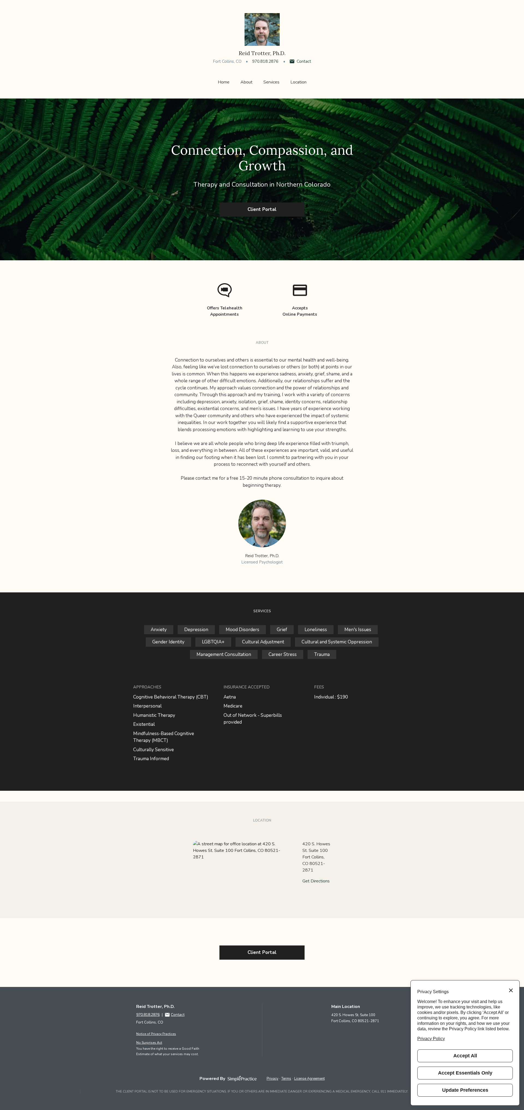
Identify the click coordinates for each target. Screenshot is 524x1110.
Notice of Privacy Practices (156, 1034)
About (246, 82)
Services (271, 82)
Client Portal (262, 209)
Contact (304, 61)
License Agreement (309, 1078)
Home (224, 82)
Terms (286, 1078)
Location (298, 82)
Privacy (272, 1078)
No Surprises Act (149, 1042)
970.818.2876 (265, 61)
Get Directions (316, 881)
